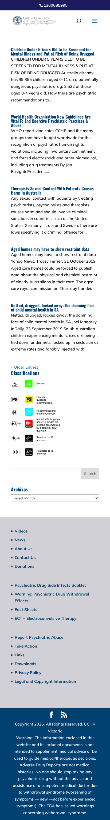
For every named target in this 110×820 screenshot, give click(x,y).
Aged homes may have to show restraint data (50, 249)
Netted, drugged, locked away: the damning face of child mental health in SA (53, 307)
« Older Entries (24, 367)
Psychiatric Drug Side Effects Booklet (50, 585)
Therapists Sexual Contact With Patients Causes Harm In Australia (52, 190)
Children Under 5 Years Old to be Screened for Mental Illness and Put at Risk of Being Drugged (52, 51)
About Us (24, 548)
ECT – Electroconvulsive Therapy (45, 618)
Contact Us (25, 557)
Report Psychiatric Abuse (39, 637)
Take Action (26, 646)
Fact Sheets (26, 609)
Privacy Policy (28, 672)
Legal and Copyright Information (45, 681)
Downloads (25, 663)
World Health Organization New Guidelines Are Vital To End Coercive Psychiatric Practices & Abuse (51, 120)
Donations (24, 566)
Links (20, 654)
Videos (21, 531)
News (20, 539)
